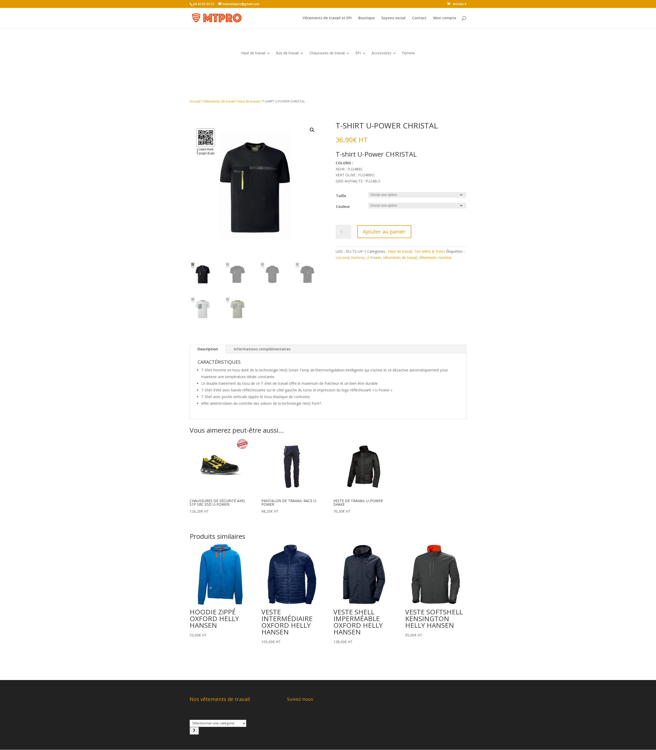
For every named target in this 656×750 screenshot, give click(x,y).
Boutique (366, 18)
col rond (342, 257)
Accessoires (381, 53)
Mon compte (444, 18)
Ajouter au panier (384, 231)
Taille (341, 195)
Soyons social (393, 18)
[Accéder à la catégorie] (194, 731)
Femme (408, 53)
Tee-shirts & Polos (429, 251)
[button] (312, 130)
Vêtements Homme (435, 257)
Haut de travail (253, 53)
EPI (358, 53)
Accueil (195, 101)
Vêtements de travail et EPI (327, 18)
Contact (419, 18)
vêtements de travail (400, 257)
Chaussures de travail (327, 53)
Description (208, 349)
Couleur (343, 206)
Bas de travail (287, 53)
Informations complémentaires (262, 349)
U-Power (373, 257)
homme (357, 257)
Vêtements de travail (219, 101)
